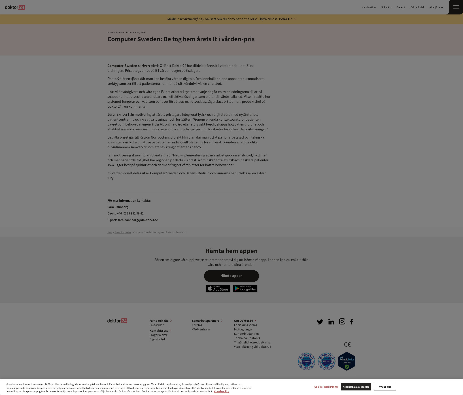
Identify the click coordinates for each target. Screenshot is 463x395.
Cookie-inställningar (326, 386)
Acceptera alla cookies (356, 386)
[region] (231, 387)
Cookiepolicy (221, 391)
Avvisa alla (385, 386)
